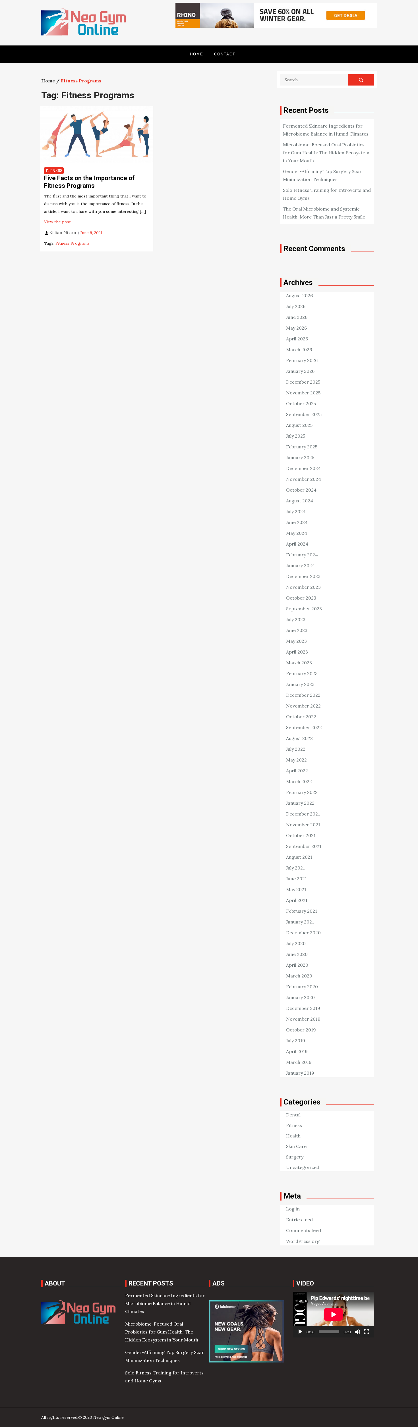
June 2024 (297, 522)
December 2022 (303, 695)
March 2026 (299, 349)
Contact (224, 54)
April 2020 (297, 965)
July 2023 (295, 619)
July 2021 (295, 868)
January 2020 (300, 997)
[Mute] (357, 1332)
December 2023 (303, 576)
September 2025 (304, 414)
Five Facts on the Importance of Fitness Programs (89, 181)
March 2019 (299, 1062)
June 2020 (297, 954)
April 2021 (296, 900)
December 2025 (303, 382)
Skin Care (296, 1146)
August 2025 (299, 425)
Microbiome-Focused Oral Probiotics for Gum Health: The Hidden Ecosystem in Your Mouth (326, 152)
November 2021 (303, 824)
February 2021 (301, 911)
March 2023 (299, 662)
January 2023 (300, 684)
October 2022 (301, 716)
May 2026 (296, 328)
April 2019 (297, 1051)
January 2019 (300, 1073)
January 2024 (300, 565)
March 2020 (299, 976)
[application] (333, 1314)
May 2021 (296, 889)
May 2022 (296, 760)
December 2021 (303, 814)
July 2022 (295, 749)
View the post (57, 221)
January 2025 (300, 457)
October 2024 (301, 490)
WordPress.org (303, 1241)
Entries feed (299, 1219)
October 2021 (301, 835)
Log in (293, 1209)
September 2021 (303, 846)
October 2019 (301, 1030)
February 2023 (302, 673)
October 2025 (301, 403)
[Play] (300, 1332)
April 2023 (297, 652)
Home (196, 54)
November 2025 (303, 393)
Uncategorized (302, 1167)
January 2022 (300, 803)
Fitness (53, 170)
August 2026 (299, 295)
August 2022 (299, 738)
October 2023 (301, 598)
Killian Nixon (62, 232)
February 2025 (301, 447)
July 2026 (295, 306)
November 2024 (303, 479)
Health (293, 1136)
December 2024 (303, 468)
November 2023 (303, 587)
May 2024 (296, 533)
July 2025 (295, 436)
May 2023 (296, 641)
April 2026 (297, 339)
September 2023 (304, 608)
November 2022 (303, 706)
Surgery (294, 1157)
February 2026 (302, 360)
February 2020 (302, 986)
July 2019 (295, 1040)
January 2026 (300, 371)
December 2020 (303, 932)
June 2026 (296, 317)
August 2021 (299, 857)
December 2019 (303, 1008)
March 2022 (299, 781)
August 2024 (299, 501)
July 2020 (296, 943)
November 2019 (303, 1019)
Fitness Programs (72, 243)
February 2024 (302, 555)
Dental (293, 1115)
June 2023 (296, 630)
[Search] (361, 80)
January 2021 (300, 922)
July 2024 (296, 511)
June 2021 (296, 878)
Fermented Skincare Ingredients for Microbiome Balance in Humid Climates (165, 1303)
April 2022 (297, 770)
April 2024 (297, 544)
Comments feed (303, 1230)
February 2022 (302, 792)
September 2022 (304, 727)
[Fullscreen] (366, 1332)
